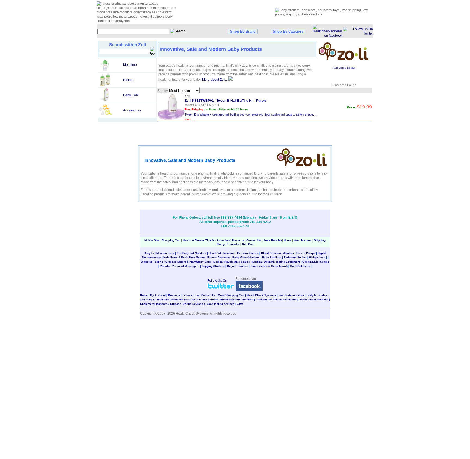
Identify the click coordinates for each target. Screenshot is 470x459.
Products (238, 240)
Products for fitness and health (276, 299)
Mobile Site (151, 240)
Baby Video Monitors (246, 257)
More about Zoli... (215, 80)
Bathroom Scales (295, 257)
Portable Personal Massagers (179, 266)
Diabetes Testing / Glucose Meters (163, 261)
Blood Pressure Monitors (277, 253)
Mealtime (130, 65)
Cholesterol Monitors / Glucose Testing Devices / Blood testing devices (187, 303)
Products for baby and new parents (194, 299)
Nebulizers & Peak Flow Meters (184, 257)
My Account (158, 295)
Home (288, 240)
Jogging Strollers (213, 266)
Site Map (247, 244)
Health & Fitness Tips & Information (206, 240)
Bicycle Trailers (237, 266)
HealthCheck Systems (261, 295)
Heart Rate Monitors (222, 253)
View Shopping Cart (231, 295)
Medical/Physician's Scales (231, 261)
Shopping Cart (171, 240)
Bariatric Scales (248, 253)
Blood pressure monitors (236, 299)
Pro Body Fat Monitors (191, 253)
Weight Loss (317, 257)
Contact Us (253, 240)
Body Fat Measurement (159, 253)
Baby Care (131, 95)
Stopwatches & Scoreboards (269, 266)
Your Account (302, 240)
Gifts (240, 303)
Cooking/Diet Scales (315, 261)
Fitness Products (218, 257)
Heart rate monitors (291, 295)
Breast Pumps (305, 253)
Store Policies (272, 240)
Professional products (313, 299)
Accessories (132, 110)
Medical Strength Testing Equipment (276, 261)
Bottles (128, 80)
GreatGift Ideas (300, 266)
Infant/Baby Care (200, 261)
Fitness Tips (191, 295)
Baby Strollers (271, 257)
